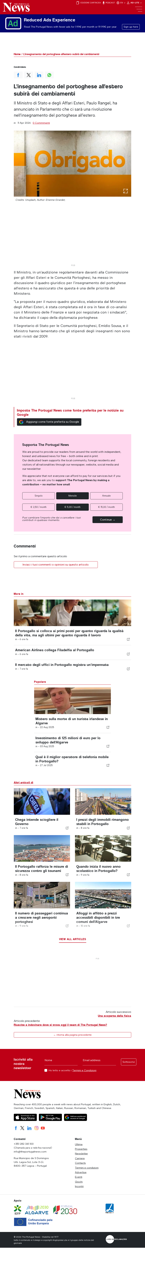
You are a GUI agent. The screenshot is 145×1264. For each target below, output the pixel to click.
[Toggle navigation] (138, 9)
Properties (81, 1149)
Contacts (80, 1163)
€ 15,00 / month (106, 507)
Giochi (79, 1181)
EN (121, 2)
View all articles (72, 939)
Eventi (78, 1177)
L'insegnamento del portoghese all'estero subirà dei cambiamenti (61, 54)
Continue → (107, 519)
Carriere (80, 1158)
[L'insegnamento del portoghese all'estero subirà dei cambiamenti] (72, 164)
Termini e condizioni (86, 1167)
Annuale (106, 495)
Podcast (110, 2)
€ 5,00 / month (72, 507)
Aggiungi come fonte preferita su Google (52, 421)
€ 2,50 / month (39, 507)
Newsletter (81, 1153)
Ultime (79, 1144)
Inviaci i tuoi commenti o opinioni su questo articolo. (55, 564)
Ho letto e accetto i (72, 1070)
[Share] (128, 639)
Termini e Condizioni (84, 1070)
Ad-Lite (135, 2)
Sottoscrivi (129, 1061)
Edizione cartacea (90, 2)
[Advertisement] (72, 237)
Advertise (80, 1172)
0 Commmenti (41, 122)
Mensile (72, 495)
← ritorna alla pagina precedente (72, 1034)
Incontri (79, 1186)
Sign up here (131, 26)
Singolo (39, 495)
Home (17, 54)
